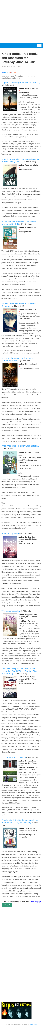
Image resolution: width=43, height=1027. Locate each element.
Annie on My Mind (10, 533)
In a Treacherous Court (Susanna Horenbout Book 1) (17, 359)
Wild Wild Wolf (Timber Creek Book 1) (21, 446)
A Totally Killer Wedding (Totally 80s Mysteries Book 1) (19, 223)
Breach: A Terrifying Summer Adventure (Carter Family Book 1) (20, 160)
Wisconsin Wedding (11, 611)
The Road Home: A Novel (14, 757)
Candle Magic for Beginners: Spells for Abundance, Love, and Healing (20, 821)
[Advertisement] (21, 21)
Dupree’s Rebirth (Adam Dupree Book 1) (21, 82)
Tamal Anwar (33, 1025)
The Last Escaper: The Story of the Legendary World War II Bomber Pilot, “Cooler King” (20, 671)
